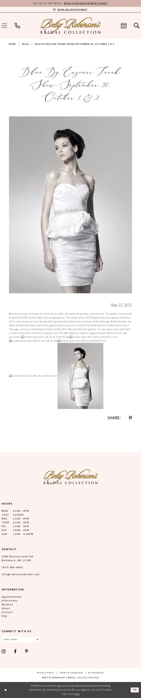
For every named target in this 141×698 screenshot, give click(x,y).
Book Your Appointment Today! (86, 3)
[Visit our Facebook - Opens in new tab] (15, 651)
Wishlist (7, 604)
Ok (135, 690)
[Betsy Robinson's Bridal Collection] (70, 25)
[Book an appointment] (123, 25)
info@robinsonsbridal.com (21, 574)
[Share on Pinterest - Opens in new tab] (130, 418)
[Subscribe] (37, 639)
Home (12, 44)
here (77, 694)
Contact (7, 612)
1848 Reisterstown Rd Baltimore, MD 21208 (17, 558)
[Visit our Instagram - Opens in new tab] (4, 651)
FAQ (4, 616)
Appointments (12, 597)
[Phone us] (17, 25)
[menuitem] (17, 25)
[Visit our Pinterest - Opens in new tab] (26, 651)
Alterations (10, 601)
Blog (25, 44)
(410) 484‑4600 (12, 567)
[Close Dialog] (5, 690)
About (6, 608)
